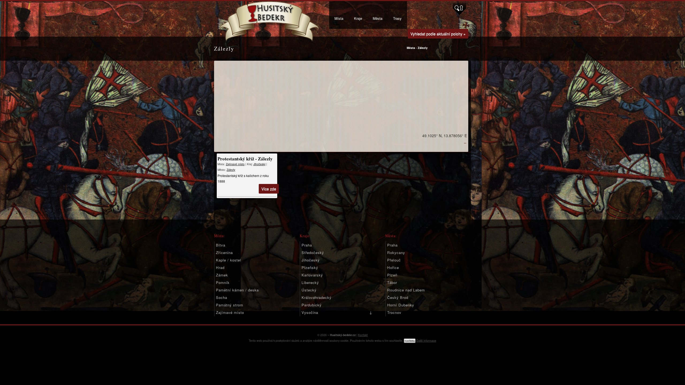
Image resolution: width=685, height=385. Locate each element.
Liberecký (310, 282)
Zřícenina (224, 252)
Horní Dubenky (400, 304)
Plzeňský (310, 267)
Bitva (220, 245)
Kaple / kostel (228, 260)
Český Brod (397, 297)
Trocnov (394, 312)
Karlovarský (312, 275)
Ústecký (309, 289)
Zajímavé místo (235, 164)
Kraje (358, 18)
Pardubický (312, 304)
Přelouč (394, 260)
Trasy (397, 18)
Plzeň (392, 275)
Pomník (223, 282)
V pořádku (410, 340)
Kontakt (363, 335)
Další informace (426, 340)
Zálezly (423, 48)
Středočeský (313, 252)
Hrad (220, 267)
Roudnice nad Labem (406, 289)
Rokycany (396, 252)
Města (377, 18)
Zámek (222, 275)
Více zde (268, 188)
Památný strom (229, 304)
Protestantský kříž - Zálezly (245, 158)
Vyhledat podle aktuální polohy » (438, 33)
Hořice (393, 267)
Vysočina (310, 312)
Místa (338, 18)
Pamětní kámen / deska (237, 289)
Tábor (392, 282)
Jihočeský (259, 164)
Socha (221, 297)
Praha (307, 245)
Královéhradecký (317, 297)
